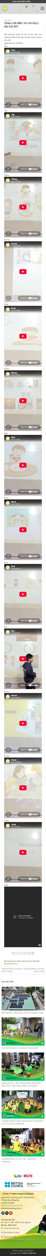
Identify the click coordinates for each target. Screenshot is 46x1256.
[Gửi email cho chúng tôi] (7, 1213)
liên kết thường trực (11, 964)
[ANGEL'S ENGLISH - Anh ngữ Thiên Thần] (12, 8)
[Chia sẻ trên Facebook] (17, 953)
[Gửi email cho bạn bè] (25, 953)
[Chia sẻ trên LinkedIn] (32, 953)
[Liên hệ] (42, 1232)
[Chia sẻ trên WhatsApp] (13, 953)
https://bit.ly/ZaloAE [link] (15, 1205)
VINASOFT (30, 1251)
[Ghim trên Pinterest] (29, 953)
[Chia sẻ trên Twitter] (21, 953)
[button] (42, 8)
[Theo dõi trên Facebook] (3, 1213)
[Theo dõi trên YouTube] (11, 1213)
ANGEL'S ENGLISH (29, 1253)
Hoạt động (7, 20)
